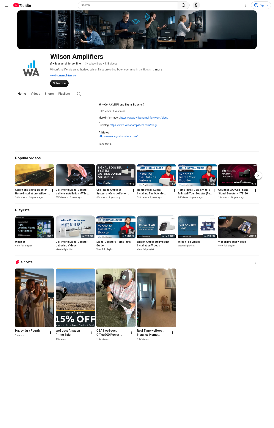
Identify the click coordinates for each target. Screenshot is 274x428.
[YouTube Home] (21, 5)
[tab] (21, 93)
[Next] (258, 175)
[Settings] (246, 5)
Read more (105, 144)
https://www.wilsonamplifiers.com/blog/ (133, 125)
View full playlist (23, 245)
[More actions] (52, 190)
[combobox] (129, 5)
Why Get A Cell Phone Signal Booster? (121, 104)
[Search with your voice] (196, 5)
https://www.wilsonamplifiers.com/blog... (144, 117)
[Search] (184, 5)
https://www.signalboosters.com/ (118, 136)
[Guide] (6, 5)
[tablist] (137, 93)
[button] (105, 144)
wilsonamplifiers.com (65, 75)
